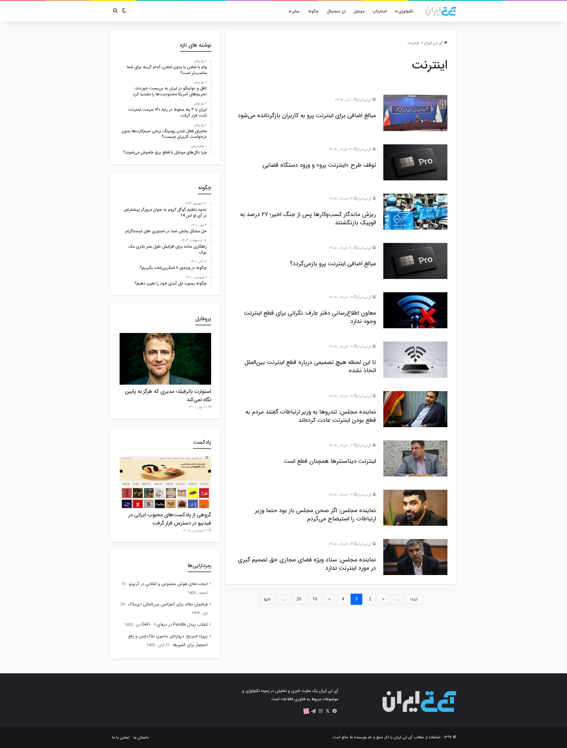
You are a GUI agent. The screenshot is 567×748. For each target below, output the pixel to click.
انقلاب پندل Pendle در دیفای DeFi (175, 624)
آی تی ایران (434, 43)
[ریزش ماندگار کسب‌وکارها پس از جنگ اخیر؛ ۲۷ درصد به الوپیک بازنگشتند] (415, 212)
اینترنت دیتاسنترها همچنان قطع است (330, 461)
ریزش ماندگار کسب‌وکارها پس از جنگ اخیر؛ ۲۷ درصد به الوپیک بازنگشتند (308, 218)
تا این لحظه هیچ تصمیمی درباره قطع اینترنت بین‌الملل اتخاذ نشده (310, 366)
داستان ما (141, 737)
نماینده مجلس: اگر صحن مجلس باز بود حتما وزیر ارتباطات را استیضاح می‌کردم (315, 514)
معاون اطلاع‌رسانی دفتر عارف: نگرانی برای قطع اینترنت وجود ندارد (310, 317)
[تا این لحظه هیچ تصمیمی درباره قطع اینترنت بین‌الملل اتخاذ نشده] (415, 360)
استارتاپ (380, 11)
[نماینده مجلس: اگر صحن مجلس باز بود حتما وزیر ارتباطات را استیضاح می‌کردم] (415, 508)
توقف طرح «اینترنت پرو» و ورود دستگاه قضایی (319, 165)
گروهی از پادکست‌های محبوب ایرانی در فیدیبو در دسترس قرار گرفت (169, 519)
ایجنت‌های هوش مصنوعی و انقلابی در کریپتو (168, 584)
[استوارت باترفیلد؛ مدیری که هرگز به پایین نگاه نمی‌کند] (165, 359)
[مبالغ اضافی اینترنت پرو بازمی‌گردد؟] (415, 261)
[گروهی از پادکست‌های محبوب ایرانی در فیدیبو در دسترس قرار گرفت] (165, 482)
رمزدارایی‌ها (199, 565)
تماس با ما (120, 737)
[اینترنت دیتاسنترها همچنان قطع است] (415, 458)
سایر (295, 11)
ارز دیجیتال (336, 11)
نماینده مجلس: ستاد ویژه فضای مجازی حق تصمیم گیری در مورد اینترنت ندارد (307, 564)
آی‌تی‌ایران (364, 99)
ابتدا (414, 599)
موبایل (359, 11)
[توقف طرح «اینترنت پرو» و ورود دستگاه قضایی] (415, 162)
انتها (267, 599)
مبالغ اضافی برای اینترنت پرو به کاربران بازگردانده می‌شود (307, 115)
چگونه (313, 11)
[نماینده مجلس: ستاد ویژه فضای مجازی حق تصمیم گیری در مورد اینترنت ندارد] (415, 557)
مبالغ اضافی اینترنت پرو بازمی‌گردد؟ (333, 263)
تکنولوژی (405, 11)
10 (314, 599)
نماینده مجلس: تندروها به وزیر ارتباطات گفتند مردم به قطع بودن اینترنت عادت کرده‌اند (310, 416)
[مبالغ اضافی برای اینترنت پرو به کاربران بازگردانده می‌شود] (415, 113)
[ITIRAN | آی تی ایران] (440, 11)
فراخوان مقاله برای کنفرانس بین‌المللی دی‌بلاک (168, 604)
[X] (327, 711)
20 (298, 599)
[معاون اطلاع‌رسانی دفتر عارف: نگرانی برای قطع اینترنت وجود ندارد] (415, 310)
